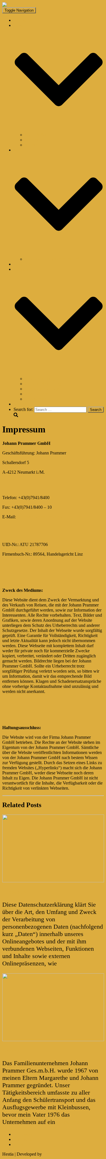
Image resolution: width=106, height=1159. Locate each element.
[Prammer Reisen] (19, 4)
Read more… (74, 963)
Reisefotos (23, 264)
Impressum (23, 1134)
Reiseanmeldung (40, 378)
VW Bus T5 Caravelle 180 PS (52, 259)
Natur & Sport (37, 134)
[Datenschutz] (53, 880)
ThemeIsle (52, 1154)
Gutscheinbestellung (43, 383)
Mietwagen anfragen (43, 388)
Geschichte (12, 1050)
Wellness (33, 139)
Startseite (22, 20)
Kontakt (21, 404)
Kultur (30, 144)
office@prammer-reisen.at (40, 516)
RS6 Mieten (35, 399)
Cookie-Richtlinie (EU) (34, 1144)
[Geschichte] (53, 1039)
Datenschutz (14, 892)
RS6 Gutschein (38, 393)
